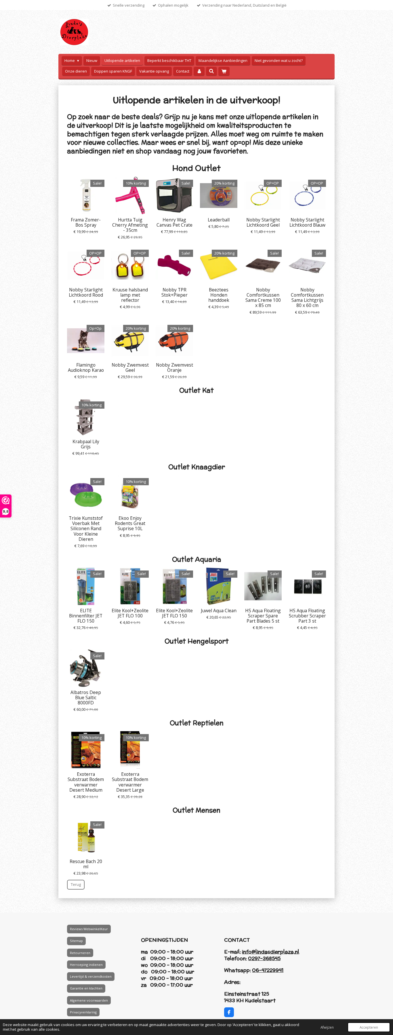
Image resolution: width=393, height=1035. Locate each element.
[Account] (199, 71)
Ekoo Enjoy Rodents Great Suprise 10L (130, 523)
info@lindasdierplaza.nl (270, 951)
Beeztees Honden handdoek (218, 295)
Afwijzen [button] (327, 1027)
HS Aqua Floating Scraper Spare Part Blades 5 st (263, 616)
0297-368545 (264, 958)
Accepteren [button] (369, 1027)
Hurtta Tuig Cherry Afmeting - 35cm (130, 225)
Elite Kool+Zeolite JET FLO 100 (130, 613)
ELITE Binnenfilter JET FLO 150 (85, 616)
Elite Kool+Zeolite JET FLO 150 (174, 613)
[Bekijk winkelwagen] (223, 71)
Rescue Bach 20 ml (86, 864)
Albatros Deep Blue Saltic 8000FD (85, 698)
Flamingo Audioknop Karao (86, 367)
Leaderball (219, 219)
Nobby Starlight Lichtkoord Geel (263, 222)
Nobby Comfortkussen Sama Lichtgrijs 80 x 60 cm (307, 297)
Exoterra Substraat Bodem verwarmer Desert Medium (86, 782)
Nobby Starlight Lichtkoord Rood (86, 292)
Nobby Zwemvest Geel (130, 367)
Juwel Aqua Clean (218, 610)
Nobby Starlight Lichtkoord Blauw (307, 222)
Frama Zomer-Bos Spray (86, 222)
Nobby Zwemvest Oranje (174, 367)
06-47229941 (267, 970)
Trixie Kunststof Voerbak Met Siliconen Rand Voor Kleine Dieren (86, 528)
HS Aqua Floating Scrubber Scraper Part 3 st (307, 616)
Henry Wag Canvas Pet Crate (174, 222)
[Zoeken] (211, 71)
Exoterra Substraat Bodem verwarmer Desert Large (130, 782)
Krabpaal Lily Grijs (86, 444)
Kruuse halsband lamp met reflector (130, 295)
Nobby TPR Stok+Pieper (174, 292)
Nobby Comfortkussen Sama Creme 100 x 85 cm (263, 297)
